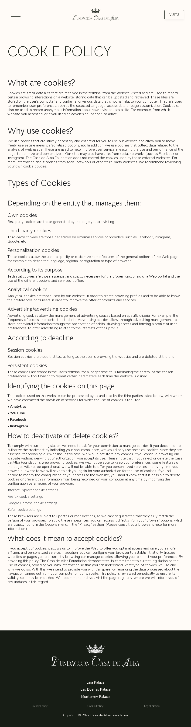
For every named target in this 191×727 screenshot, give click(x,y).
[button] (16, 15)
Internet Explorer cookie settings (32, 490)
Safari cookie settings (24, 509)
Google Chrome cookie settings (32, 503)
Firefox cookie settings (25, 496)
